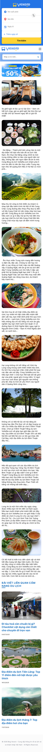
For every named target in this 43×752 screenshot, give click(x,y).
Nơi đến (11, 19)
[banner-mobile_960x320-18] (21, 70)
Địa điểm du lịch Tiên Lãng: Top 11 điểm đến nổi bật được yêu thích (21, 675)
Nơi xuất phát (13, 12)
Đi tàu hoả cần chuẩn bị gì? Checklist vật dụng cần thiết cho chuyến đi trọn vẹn (19, 627)
